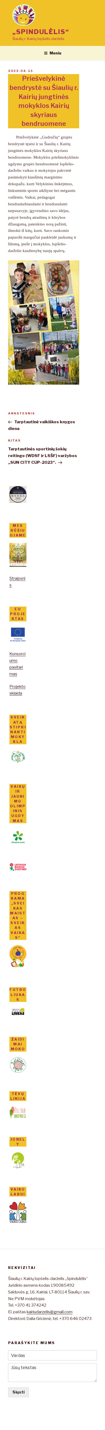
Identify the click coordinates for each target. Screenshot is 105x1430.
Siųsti (18, 1392)
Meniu (55, 53)
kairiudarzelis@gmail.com (49, 1311)
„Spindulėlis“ (40, 32)
